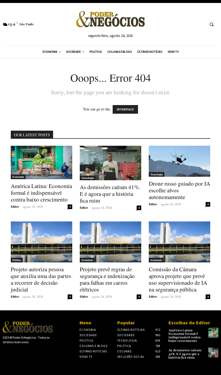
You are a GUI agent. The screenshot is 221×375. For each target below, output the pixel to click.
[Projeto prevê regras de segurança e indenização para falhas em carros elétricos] (110, 241)
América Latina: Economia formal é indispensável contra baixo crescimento (41, 192)
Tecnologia (87, 178)
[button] (211, 24)
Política (16, 260)
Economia (18, 177)
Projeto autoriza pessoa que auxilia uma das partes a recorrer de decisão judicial (41, 279)
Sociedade (87, 260)
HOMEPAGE (125, 109)
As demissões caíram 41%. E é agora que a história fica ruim (110, 193)
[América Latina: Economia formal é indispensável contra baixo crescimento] (41, 162)
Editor (15, 206)
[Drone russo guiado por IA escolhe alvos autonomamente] (179, 161)
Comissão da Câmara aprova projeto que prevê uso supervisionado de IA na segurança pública (178, 279)
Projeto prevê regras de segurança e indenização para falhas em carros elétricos (107, 279)
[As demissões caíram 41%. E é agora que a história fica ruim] (110, 163)
